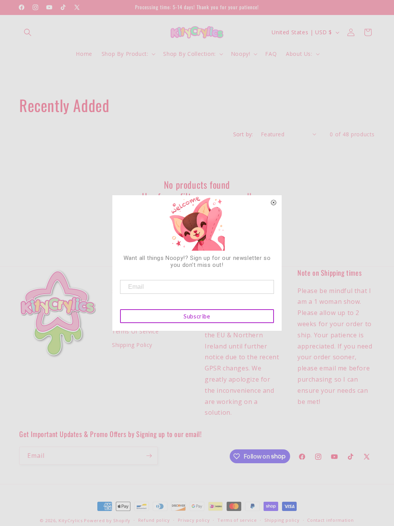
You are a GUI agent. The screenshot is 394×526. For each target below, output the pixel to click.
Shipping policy (282, 520)
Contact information (330, 520)
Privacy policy (194, 520)
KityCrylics (70, 520)
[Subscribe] (148, 456)
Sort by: (243, 134)
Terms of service (237, 520)
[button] (27, 32)
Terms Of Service (135, 331)
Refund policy (154, 520)
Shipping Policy (132, 344)
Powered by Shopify (107, 520)
